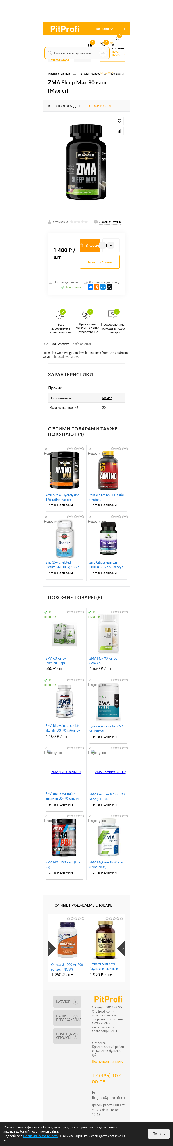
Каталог (102, 28)
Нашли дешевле (66, 282)
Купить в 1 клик (100, 262)
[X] (109, 287)
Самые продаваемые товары (84, 905)
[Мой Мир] (103, 287)
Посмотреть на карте (107, 1061)
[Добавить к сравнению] (120, 131)
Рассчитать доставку (104, 282)
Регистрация (60, 59)
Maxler (107, 398)
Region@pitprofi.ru (108, 1097)
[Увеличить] (86, 162)
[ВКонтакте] (90, 287)
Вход (51, 30)
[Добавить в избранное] (120, 121)
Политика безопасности (40, 1136)
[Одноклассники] (96, 287)
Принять (159, 1133)
